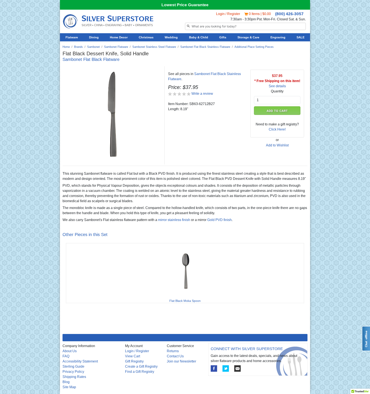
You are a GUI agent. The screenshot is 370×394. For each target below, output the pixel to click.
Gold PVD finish (219, 220)
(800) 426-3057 (289, 14)
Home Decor (119, 37)
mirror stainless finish (174, 220)
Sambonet (93, 46)
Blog (66, 382)
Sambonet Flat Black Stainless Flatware (205, 46)
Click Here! (277, 129)
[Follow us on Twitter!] (225, 368)
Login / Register (228, 14)
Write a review (202, 93)
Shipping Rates (74, 377)
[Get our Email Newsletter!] (237, 368)
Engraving (277, 37)
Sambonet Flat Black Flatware (91, 59)
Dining (94, 37)
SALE (300, 37)
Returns (173, 351)
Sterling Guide (73, 366)
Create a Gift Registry (141, 366)
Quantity (277, 91)
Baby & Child (198, 37)
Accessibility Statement (80, 361)
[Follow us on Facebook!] (214, 368)
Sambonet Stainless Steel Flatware (154, 46)
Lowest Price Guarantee (185, 5)
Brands (78, 46)
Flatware (72, 37)
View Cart (132, 356)
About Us (70, 351)
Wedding (171, 37)
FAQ (66, 356)
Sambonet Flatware (116, 46)
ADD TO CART (277, 111)
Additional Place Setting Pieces (254, 46)
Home (66, 46)
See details (277, 86)
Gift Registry (134, 361)
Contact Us (175, 356)
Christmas (146, 37)
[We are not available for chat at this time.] (366, 338)
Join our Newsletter (181, 361)
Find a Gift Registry (139, 371)
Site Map (69, 387)
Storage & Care (248, 37)
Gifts (222, 37)
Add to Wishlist (277, 145)
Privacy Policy (73, 371)
